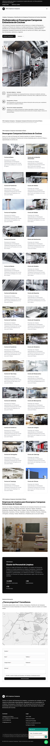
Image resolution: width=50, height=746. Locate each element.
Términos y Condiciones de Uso (33, 675)
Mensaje (6, 668)
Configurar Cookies (30, 725)
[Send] (46, 737)
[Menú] (47, 9)
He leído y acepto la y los (23, 675)
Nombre (6, 651)
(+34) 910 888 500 (6, 720)
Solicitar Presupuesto (8, 36)
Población (28, 662)
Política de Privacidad (19, 675)
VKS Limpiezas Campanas (12, 8)
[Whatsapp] (46, 742)
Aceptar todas (5, 4)
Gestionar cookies (16, 4)
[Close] (46, 729)
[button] (25, 628)
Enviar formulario (25, 678)
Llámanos (20, 36)
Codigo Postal (7, 662)
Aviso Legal (28, 716)
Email (5, 656)
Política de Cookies (30, 718)
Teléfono (28, 656)
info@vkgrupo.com (6, 722)
